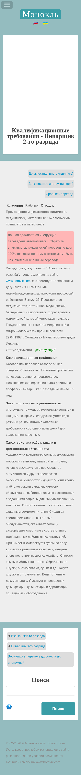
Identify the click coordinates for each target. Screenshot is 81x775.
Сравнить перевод (59, 194)
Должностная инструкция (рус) (51, 183)
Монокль (40, 14)
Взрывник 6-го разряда (28, 636)
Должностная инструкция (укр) (51, 173)
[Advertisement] (40, 80)
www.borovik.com (18, 281)
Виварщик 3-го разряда (28, 646)
